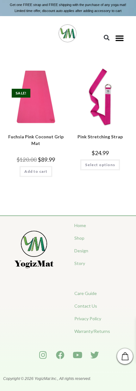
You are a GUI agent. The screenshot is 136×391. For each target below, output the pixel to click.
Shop (79, 238)
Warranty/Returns (92, 331)
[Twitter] (95, 355)
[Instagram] (43, 355)
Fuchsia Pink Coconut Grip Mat (36, 140)
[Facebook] (60, 355)
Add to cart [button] (35, 171)
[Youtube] (77, 355)
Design (81, 250)
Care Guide (85, 293)
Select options (100, 164)
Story (79, 263)
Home (80, 225)
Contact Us (85, 306)
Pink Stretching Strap (100, 136)
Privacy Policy (87, 318)
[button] (119, 38)
